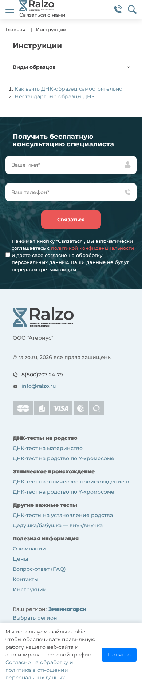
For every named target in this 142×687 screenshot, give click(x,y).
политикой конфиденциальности (92, 248)
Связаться (71, 219)
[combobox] (71, 67)
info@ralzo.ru (38, 386)
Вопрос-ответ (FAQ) (39, 569)
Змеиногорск (67, 609)
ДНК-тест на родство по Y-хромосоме (63, 458)
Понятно (119, 654)
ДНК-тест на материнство (48, 448)
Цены (20, 559)
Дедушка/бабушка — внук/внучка (58, 525)
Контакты (25, 579)
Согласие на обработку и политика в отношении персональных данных (39, 670)
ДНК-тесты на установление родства (63, 515)
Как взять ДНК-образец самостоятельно (68, 89)
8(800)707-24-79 (42, 374)
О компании (29, 548)
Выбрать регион (35, 618)
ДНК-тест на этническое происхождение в (71, 481)
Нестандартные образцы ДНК (55, 96)
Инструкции (30, 589)
